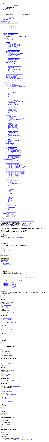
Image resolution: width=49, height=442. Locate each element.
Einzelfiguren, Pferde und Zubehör (13, 85)
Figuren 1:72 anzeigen (10, 84)
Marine (9, 121)
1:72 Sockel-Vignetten (12, 60)
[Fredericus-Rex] (5, 21)
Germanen (10, 106)
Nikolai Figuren (9, 129)
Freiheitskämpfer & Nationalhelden (15, 119)
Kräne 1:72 (8, 62)
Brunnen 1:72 (11, 67)
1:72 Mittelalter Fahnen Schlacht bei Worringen (15, 171)
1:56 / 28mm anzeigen (12, 205)
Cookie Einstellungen (5, 440)
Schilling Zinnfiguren (10, 143)
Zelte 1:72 (10, 70)
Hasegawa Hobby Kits (12, 188)
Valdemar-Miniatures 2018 (13, 157)
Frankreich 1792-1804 (12, 145)
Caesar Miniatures (11, 184)
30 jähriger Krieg (11, 117)
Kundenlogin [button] (6, 9)
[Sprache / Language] (10, 28)
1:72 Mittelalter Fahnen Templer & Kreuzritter (15, 173)
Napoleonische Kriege (12, 127)
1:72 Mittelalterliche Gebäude (14, 58)
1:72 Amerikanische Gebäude (14, 54)
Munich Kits (8, 115)
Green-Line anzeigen (10, 39)
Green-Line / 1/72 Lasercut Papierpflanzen (14, 74)
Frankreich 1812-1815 (12, 147)
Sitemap (5, 365)
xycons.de (30, 439)
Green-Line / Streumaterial (11, 77)
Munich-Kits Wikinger (12, 126)
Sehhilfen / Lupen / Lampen (11, 180)
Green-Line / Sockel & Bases (14, 50)
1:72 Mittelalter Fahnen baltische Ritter (13, 165)
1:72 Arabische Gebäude (13, 55)
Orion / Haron (11, 196)
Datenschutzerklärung (11, 322)
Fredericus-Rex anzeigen (13, 92)
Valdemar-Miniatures (10, 148)
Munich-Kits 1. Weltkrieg (13, 124)
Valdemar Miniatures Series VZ (14, 155)
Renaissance (10, 137)
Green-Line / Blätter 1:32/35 (14, 45)
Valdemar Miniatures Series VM (14, 152)
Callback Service (7, 305)
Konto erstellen (11, 17)
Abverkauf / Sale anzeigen (11, 179)
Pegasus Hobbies (11, 197)
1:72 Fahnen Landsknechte (11, 161)
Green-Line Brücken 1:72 (11, 63)
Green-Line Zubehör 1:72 (11, 64)
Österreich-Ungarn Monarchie (14, 135)
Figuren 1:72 (5, 83)
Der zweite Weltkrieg (12, 103)
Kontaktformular (6, 374)
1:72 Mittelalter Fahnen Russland (12, 168)
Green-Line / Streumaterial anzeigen (15, 78)
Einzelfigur (10, 87)
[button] (5, 3)
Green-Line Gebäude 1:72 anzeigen (15, 53)
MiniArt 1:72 (10, 195)
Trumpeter (10, 201)
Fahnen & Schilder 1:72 (8, 159)
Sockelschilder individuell (11, 215)
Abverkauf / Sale (6, 177)
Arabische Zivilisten (12, 133)
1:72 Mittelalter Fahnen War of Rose (13, 175)
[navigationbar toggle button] (4, 23)
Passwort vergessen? (12, 18)
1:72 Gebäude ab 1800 (12, 56)
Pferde (9, 88)
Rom (9, 96)
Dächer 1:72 (10, 68)
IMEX (9, 191)
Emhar (9, 187)
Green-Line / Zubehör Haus (13, 48)
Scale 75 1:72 (11, 198)
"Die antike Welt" (11, 132)
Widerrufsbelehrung (10, 329)
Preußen (9, 95)
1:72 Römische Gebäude (13, 59)
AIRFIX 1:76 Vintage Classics (14, 183)
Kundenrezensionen (7, 264)
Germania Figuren (9, 98)
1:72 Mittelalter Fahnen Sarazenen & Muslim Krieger (16, 169)
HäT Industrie (11, 189)
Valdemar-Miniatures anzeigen (14, 149)
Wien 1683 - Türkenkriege (13, 111)
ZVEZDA (10, 203)
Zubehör (10, 90)
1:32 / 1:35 (8, 42)
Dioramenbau (8, 208)
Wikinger (10, 141)
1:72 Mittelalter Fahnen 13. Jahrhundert (14, 164)
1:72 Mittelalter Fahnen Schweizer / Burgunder (15, 172)
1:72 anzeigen (11, 182)
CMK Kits (10, 185)
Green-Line (5, 38)
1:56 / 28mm (8, 204)
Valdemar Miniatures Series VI (14, 151)
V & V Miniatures (12, 207)
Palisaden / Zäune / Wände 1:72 (14, 69)
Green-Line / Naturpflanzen (11, 76)
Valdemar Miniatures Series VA (14, 150)
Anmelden (30, 280)
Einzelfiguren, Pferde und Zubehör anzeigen (17, 86)
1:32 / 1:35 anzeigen (12, 43)
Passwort (7, 14)
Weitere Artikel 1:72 (12, 72)
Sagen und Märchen (12, 109)
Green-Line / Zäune (12, 46)
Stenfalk (9, 199)
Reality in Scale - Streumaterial (14, 80)
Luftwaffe (10, 120)
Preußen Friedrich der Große (14, 128)
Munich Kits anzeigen (12, 116)
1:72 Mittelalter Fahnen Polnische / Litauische (15, 167)
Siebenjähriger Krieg (12, 110)
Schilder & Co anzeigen (10, 214)
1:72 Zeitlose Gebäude (12, 61)
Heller (9, 190)
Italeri (9, 192)
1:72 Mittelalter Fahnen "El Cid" (12, 163)
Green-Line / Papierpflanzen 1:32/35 (15, 44)
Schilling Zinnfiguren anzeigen (14, 144)
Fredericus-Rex (9, 91)
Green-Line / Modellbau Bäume (12, 75)
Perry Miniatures (11, 206)
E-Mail (7, 13)
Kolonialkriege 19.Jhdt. (13, 107)
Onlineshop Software (5, 439)
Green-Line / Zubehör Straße (14, 47)
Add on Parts (10, 210)
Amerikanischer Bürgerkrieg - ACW (15, 101)
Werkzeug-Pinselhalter (10, 40)
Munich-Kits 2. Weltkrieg (13, 125)
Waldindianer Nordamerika (13, 140)
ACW (9, 93)
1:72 (6, 181)
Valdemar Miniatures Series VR (14, 153)
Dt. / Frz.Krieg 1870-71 (13, 104)
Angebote (10, 363)
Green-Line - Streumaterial (13, 79)
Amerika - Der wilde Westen (14, 100)
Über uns (5, 217)
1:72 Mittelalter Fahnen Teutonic (12, 174)
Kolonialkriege (11, 134)
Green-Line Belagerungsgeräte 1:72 (13, 51)
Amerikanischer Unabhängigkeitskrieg (16, 118)
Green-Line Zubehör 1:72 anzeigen (15, 66)
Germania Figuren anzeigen (13, 99)
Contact (5, 306)
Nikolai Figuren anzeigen (13, 131)
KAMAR (10, 193)
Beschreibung (6, 263)
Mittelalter (10, 94)
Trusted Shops (18, 386)
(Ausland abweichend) (19, 237)
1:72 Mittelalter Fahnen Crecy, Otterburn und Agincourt (17, 166)
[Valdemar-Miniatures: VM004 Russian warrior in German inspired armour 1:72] (17, 225)
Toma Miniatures (11, 200)
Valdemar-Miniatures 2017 (13, 156)
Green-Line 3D (11, 71)
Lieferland (8, 7)
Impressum (6, 307)
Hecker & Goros (9, 113)
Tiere (9, 139)
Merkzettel (5, 19)
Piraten (9, 108)
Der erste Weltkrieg (12, 102)
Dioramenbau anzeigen (12, 209)
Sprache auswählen (10, 6)
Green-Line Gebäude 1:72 (11, 52)
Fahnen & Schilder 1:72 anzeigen (12, 160)
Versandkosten (17, 438)
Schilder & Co (6, 213)
